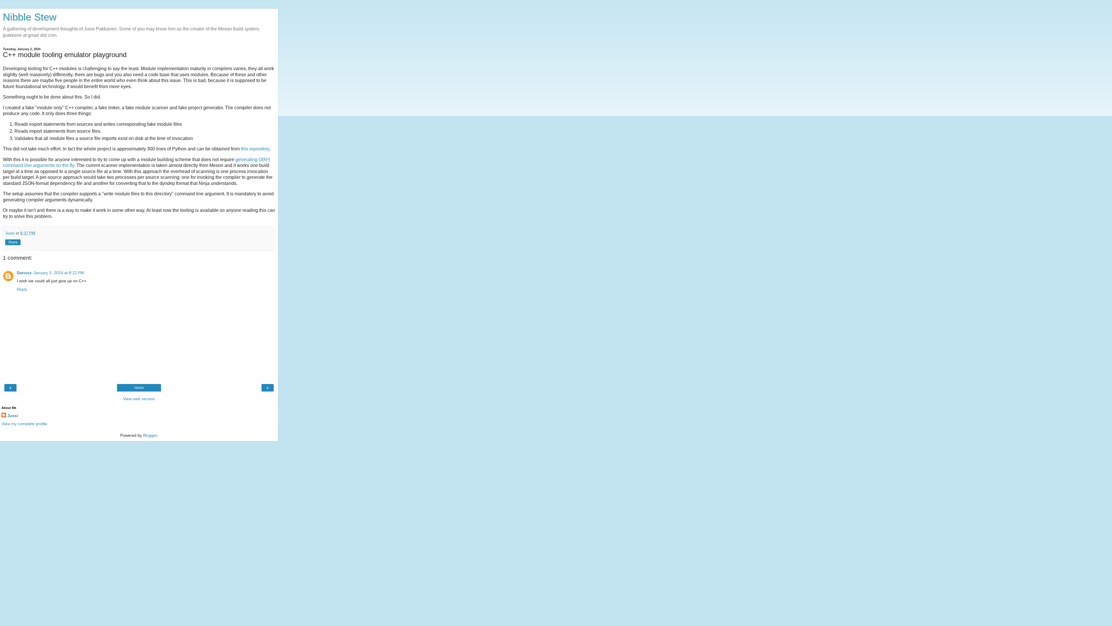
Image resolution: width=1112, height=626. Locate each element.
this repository (255, 148)
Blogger (150, 435)
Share (13, 242)
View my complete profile (24, 423)
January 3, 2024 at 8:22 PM (58, 272)
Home (139, 388)
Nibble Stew (29, 17)
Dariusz (24, 272)
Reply (22, 289)
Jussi (12, 415)
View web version (139, 398)
